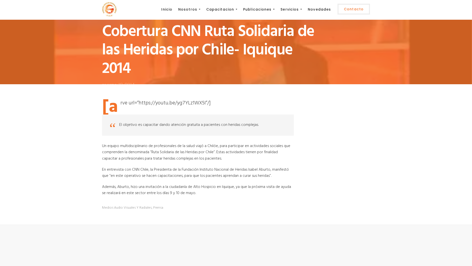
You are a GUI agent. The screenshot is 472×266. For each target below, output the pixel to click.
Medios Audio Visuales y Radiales (127, 208)
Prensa (158, 208)
